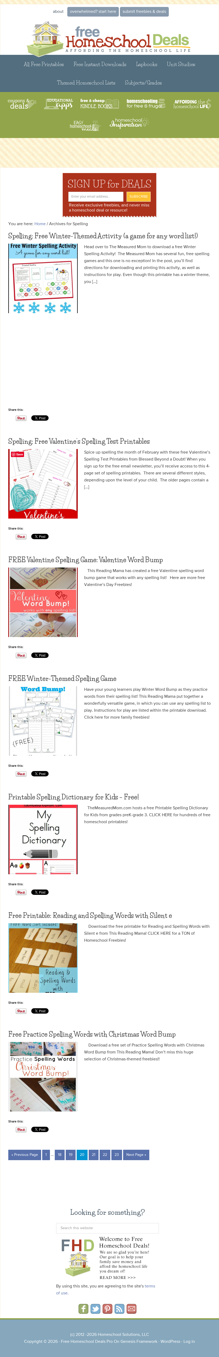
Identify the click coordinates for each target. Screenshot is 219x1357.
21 (93, 1155)
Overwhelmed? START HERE (93, 12)
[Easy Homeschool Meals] (85, 125)
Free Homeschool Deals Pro (87, 1342)
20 (82, 1155)
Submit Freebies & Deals (144, 12)
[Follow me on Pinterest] (107, 1312)
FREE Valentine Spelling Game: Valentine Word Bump (85, 560)
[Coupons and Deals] (22, 104)
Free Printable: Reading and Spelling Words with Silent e (90, 915)
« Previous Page (24, 1155)
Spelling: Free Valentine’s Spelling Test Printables (79, 441)
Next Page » (136, 1155)
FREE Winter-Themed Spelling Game (62, 679)
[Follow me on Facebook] (83, 1312)
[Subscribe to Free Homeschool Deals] (119, 1312)
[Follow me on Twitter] (95, 1312)
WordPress (170, 1342)
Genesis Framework (138, 1342)
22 (105, 1155)
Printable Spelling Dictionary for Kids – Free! (73, 797)
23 (117, 1155)
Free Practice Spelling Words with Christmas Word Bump (92, 1034)
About (58, 12)
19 (70, 1155)
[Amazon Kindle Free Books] (99, 104)
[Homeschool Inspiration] (129, 126)
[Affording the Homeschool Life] (192, 104)
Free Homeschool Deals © (109, 36)
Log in (189, 1342)
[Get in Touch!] (131, 1312)
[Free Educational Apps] (58, 104)
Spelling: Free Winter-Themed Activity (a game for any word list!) (103, 236)
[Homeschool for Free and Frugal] (146, 104)
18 (59, 1155)
